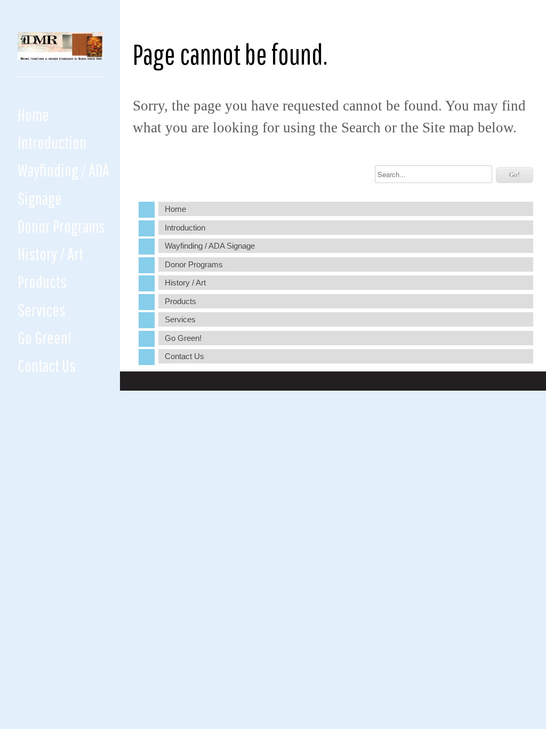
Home (33, 114)
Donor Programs (61, 226)
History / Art (50, 254)
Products (42, 281)
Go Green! (44, 337)
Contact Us (47, 365)
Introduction (52, 142)
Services (42, 310)
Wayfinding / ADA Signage (63, 184)
